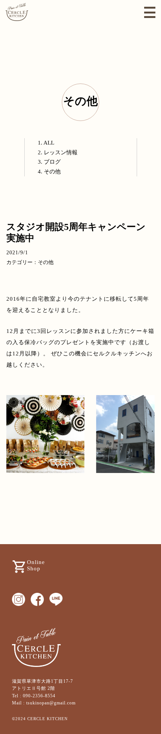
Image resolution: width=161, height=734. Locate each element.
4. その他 (49, 172)
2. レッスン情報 (58, 152)
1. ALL (46, 143)
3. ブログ (49, 162)
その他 (80, 101)
